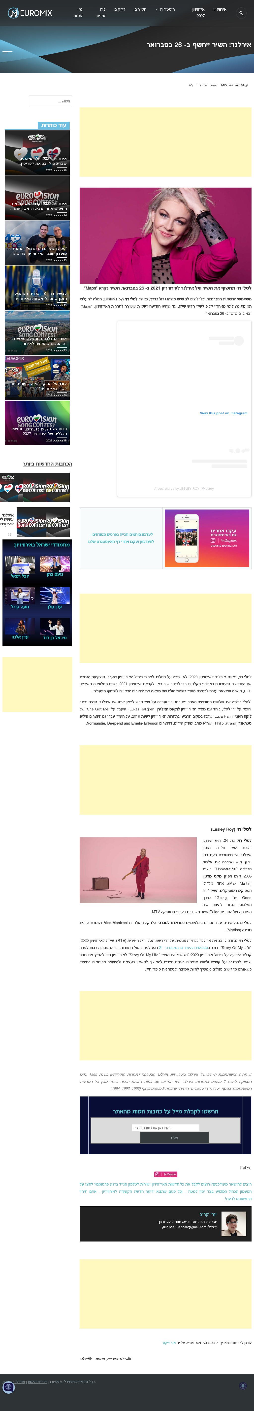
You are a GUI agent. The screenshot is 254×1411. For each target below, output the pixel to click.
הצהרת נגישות (37, 1382)
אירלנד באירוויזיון (117, 1359)
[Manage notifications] (243, 1386)
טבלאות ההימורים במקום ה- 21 (183, 948)
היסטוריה (165, 10)
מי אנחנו (78, 13)
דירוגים (120, 10)
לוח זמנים (101, 13)
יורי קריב (201, 85)
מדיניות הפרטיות (13, 1382)
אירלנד (84, 1359)
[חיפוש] (241, 13)
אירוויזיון (220, 10)
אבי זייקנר (169, 1343)
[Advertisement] (166, 142)
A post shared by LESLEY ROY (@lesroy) (184, 489)
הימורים (140, 10)
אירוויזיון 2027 (198, 13)
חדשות (100, 1359)
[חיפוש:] (50, 101)
